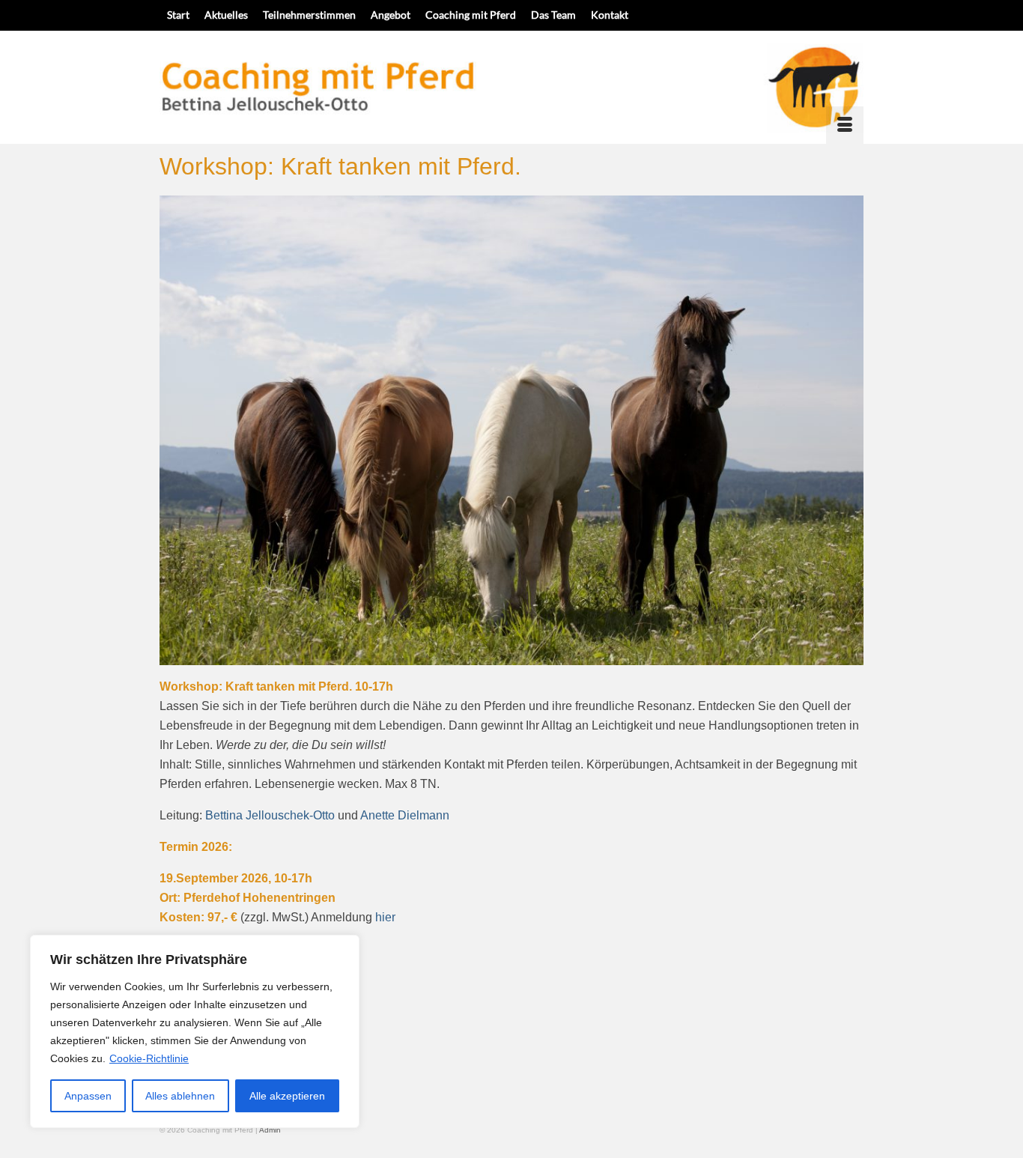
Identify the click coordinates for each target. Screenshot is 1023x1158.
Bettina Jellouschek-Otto (270, 815)
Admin (270, 1130)
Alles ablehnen (180, 1096)
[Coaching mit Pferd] (511, 87)
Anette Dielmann (404, 815)
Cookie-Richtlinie (149, 1058)
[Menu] (844, 125)
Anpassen (88, 1096)
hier (385, 917)
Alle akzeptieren (287, 1096)
